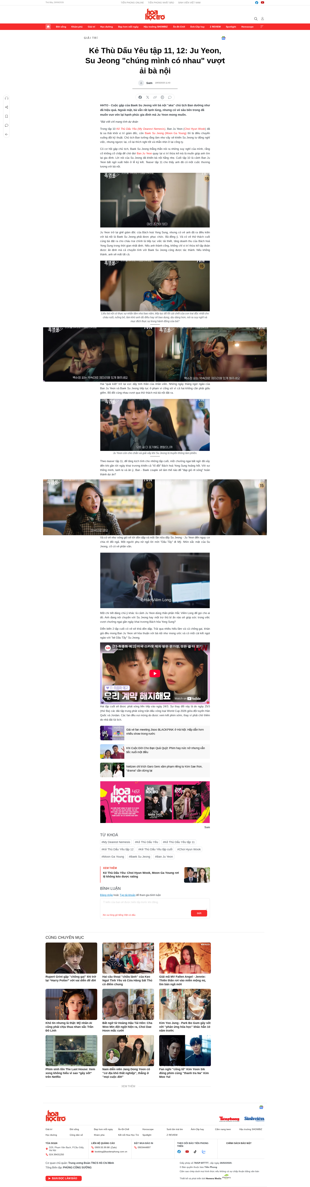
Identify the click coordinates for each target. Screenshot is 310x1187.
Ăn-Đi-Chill (179, 26)
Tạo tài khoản (127, 895)
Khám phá (77, 26)
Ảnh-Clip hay (197, 26)
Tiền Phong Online (132, 2)
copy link (155, 97)
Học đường (106, 26)
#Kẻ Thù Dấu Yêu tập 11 (179, 842)
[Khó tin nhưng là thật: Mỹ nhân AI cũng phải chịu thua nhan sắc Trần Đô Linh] (71, 1004)
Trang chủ (48, 26)
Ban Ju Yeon (144, 153)
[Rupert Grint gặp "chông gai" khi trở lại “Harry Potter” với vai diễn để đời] (71, 958)
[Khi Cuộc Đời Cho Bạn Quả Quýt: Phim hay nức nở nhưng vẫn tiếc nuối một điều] (112, 751)
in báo (162, 97)
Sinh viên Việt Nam (189, 2)
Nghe (6, 98)
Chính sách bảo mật (239, 1143)
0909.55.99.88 (102, 1147)
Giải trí (91, 26)
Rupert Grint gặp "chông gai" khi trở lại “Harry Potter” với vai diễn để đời (71, 978)
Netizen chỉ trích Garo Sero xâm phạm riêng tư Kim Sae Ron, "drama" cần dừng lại (164, 768)
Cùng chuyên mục (65, 937)
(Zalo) (114, 1147)
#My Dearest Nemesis (116, 842)
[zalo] (205, 1152)
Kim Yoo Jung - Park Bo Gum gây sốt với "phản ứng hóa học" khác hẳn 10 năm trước (185, 1026)
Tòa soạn (51, 1143)
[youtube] (262, 2)
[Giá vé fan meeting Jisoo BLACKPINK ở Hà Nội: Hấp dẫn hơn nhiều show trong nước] (112, 733)
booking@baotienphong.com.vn (111, 1151)
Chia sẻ (6, 107)
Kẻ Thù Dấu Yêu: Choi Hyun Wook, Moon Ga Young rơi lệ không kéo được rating (141, 874)
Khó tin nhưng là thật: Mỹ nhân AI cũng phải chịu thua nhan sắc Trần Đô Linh (69, 1026)
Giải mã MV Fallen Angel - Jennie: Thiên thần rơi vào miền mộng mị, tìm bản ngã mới (182, 980)
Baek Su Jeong (154, 133)
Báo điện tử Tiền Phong (155, 14)
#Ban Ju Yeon (164, 856)
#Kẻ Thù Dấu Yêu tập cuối (155, 849)
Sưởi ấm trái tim (175, 1129)
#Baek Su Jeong (139, 856)
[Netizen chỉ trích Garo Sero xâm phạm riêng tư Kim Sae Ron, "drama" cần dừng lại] (112, 770)
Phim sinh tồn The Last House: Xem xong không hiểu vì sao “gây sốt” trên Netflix (70, 1073)
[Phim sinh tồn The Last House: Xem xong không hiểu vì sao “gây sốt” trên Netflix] (71, 1050)
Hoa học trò (56, 1116)
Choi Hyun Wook (194, 128)
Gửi (199, 913)
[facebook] (257, 2)
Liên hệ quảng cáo (103, 1143)
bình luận (170, 97)
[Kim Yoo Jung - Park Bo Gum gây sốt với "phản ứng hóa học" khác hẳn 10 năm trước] (185, 1004)
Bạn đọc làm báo (64, 1178)
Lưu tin (6, 116)
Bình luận (6, 125)
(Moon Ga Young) (175, 133)
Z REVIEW (215, 26)
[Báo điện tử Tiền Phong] (229, 1119)
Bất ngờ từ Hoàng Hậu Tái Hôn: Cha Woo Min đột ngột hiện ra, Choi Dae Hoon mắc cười (127, 1026)
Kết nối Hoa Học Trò (128, 1135)
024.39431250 (56, 1154)
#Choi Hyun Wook (189, 849)
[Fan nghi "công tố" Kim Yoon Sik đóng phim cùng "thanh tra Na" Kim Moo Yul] (185, 1050)
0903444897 (144, 1147)
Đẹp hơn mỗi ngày (128, 26)
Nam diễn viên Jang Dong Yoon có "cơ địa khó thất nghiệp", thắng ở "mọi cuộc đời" (126, 1073)
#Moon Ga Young (113, 856)
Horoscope (247, 26)
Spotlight (231, 26)
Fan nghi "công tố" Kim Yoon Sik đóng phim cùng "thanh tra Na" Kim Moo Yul (184, 1073)
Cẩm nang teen (223, 1129)
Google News (223, 38)
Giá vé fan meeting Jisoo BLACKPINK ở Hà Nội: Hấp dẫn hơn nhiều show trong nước (165, 731)
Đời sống (61, 26)
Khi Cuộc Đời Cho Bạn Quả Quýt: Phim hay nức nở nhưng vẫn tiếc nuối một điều (165, 750)
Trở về (6, 134)
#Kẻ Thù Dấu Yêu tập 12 (118, 849)
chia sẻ (140, 97)
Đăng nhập (106, 895)
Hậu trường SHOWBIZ (156, 26)
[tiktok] (196, 1152)
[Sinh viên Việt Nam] (254, 1119)
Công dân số (76, 1135)
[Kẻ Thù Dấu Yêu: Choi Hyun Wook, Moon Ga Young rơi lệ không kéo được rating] (197, 875)
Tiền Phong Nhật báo (161, 2)
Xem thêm (261, 26)
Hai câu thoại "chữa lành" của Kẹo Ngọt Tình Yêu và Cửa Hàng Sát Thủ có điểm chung (127, 980)
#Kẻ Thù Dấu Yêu (146, 842)
